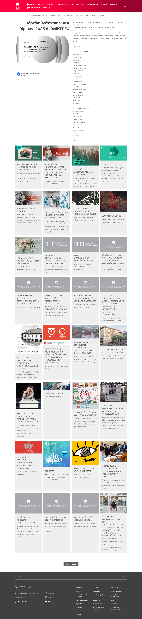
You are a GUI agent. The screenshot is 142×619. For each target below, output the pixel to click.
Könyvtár (78, 614)
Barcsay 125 (96, 600)
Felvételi (71, 4)
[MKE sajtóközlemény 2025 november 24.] (85, 523)
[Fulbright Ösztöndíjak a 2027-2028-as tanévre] (85, 410)
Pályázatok (96, 587)
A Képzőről (40, 4)
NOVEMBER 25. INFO (34, 8)
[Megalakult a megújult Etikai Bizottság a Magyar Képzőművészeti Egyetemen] (113, 466)
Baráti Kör (78, 591)
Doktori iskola (61, 4)
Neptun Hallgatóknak (116, 591)
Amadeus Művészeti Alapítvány (81, 595)
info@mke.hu (22, 597)
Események (79, 15)
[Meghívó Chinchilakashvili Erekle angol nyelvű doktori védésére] (56, 256)
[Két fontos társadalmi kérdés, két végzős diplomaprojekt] (56, 213)
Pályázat (93, 15)
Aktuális (31, 4)
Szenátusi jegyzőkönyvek (100, 595)
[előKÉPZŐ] (113, 167)
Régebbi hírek (101, 15)
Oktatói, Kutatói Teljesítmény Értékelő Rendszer (117, 609)
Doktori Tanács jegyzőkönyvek (115, 595)
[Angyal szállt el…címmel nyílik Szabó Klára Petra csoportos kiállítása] (28, 410)
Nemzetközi (104, 4)
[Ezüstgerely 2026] (56, 410)
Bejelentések (114, 604)
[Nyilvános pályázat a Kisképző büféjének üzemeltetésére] (28, 167)
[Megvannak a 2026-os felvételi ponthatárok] (113, 352)
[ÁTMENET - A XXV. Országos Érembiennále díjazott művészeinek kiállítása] (28, 352)
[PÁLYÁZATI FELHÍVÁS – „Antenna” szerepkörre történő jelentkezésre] (28, 300)
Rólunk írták (79, 607)
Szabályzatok (96, 591)
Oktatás (86, 15)
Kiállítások (81, 4)
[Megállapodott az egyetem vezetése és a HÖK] (28, 523)
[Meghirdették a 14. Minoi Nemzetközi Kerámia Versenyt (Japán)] (28, 466)
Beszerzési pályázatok (82, 600)
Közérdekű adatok (98, 604)
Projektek (114, 4)
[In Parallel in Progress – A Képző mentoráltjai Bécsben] (85, 213)
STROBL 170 (46, 8)
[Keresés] (124, 576)
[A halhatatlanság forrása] (28, 213)
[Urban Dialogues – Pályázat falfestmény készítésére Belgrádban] (28, 256)
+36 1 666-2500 (22, 601)
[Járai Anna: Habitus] (113, 213)
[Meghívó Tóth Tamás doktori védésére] (85, 466)
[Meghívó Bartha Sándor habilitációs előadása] (85, 256)
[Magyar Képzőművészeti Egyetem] (19, 6)
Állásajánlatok (114, 587)
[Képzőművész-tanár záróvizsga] (42, 74)
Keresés (124, 578)
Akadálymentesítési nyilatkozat (98, 608)
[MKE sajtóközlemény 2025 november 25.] (56, 523)
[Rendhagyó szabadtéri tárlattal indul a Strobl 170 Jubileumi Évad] (113, 410)
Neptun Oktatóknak (81, 604)
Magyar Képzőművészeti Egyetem (37, 15)
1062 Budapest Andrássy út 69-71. (28, 593)
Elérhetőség (79, 587)
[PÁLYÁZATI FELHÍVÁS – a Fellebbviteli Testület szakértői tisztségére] (85, 300)
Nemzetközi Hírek (68, 15)
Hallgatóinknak (92, 4)
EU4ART (113, 600)
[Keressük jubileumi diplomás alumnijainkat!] (85, 167)
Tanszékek (50, 4)
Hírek (59, 15)
